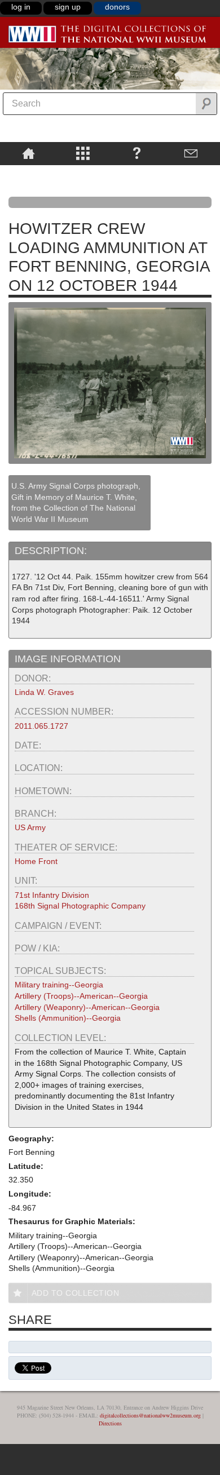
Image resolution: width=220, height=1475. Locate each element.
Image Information (68, 659)
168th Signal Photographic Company (80, 905)
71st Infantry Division (52, 895)
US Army (30, 827)
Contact (191, 152)
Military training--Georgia (59, 984)
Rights (28, 173)
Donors (117, 6)
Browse (82, 152)
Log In (20, 6)
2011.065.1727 (41, 725)
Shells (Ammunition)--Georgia (68, 1017)
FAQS (137, 152)
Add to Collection (76, 1292)
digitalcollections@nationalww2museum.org (150, 1415)
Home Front (36, 861)
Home (28, 152)
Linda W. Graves (44, 692)
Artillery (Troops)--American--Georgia (81, 995)
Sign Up (68, 6)
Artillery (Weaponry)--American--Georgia (87, 1007)
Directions (110, 1423)
